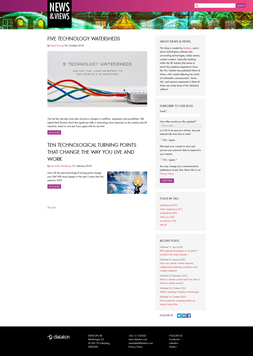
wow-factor (168, 220)
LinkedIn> (174, 343)
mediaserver (168, 212)
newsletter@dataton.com (141, 343)
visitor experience (171, 209)
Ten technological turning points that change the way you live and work (91, 152)
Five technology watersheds (83, 39)
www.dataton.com (138, 339)
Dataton (187, 47)
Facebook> (175, 339)
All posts (51, 207)
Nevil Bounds (57, 45)
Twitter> (173, 346)
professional (168, 205)
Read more (54, 132)
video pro (167, 216)
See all (163, 224)
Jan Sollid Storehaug (61, 165)
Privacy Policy (167, 173)
